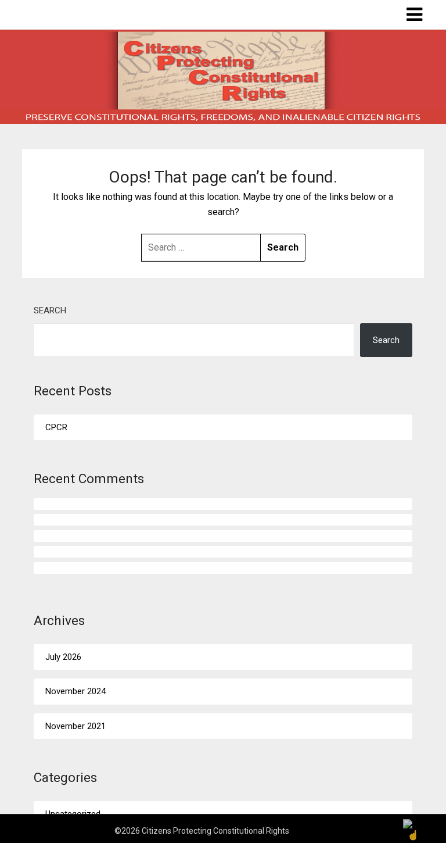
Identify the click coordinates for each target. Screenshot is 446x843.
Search (50, 310)
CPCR (56, 427)
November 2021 (75, 726)
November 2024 (75, 691)
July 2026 (63, 657)
